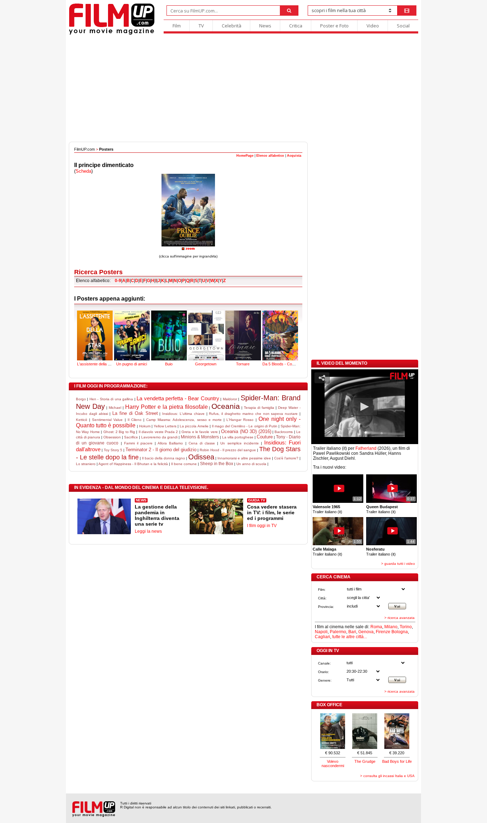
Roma (376, 626)
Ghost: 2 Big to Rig (119, 432)
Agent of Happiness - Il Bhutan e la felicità (133, 464)
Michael (115, 408)
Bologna (399, 631)
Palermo (338, 631)
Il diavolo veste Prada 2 (158, 432)
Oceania (225, 406)
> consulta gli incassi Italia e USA (387, 776)
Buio (169, 364)
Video (372, 25)
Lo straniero (86, 464)
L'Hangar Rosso (239, 420)
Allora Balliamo (170, 443)
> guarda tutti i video (398, 564)
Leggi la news (148, 531)
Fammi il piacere (138, 443)
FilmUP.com (84, 149)
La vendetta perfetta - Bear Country (178, 398)
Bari (352, 631)
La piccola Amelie (194, 426)
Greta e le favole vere (199, 432)
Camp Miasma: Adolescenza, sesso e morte (184, 420)
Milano (391, 626)
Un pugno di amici (131, 364)
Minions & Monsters (200, 436)
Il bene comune (184, 464)
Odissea (201, 457)
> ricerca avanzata (399, 618)
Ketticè (81, 420)
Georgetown (205, 364)
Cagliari (322, 636)
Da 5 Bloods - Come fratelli (285, 364)
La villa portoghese (237, 437)
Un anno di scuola (251, 464)
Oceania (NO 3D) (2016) (246, 431)
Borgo (81, 399)
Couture (265, 436)
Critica (295, 25)
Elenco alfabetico (270, 155)
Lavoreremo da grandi (159, 437)
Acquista (294, 155)
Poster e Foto (334, 25)
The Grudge (364, 761)
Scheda (83, 171)
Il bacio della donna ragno (163, 458)
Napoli (321, 631)
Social (403, 25)
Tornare (243, 364)
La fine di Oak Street (135, 413)
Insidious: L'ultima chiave (183, 414)
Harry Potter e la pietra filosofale (166, 407)
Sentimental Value (107, 420)
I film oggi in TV (262, 525)
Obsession (112, 437)
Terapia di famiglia (259, 408)
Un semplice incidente (239, 443)
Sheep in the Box (216, 463)
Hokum (144, 426)
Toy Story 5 (113, 450)
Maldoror (230, 399)
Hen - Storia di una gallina (111, 399)
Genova (366, 631)
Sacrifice (131, 437)
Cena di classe (202, 443)
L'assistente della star (95, 364)
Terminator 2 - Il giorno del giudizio (160, 449)
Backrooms (284, 432)
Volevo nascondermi (333, 763)
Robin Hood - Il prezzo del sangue (228, 450)
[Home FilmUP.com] (111, 34)
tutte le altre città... (349, 636)
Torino (406, 626)
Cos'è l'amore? (286, 458)
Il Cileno (135, 420)
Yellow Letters (165, 426)
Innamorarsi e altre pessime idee (244, 458)
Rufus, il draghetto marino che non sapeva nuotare (253, 414)
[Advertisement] (243, 88)
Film (177, 25)
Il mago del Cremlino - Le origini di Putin (244, 426)
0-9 (118, 280)
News (265, 25)
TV (201, 25)
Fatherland (365, 448)
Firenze (383, 631)
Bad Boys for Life (397, 761)
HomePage (244, 155)
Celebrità (231, 25)
